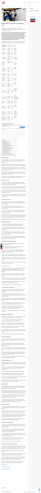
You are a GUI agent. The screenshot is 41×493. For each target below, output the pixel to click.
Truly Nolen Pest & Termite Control (8, 147)
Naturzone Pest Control (6, 143)
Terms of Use (29, 491)
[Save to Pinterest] (1, 248)
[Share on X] (1, 246)
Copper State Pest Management (7, 148)
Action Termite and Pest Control (8, 153)
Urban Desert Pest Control (7, 150)
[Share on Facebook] (1, 245)
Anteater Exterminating (6, 149)
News (38, 2)
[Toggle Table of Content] (15, 140)
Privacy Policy (33, 491)
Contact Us (37, 491)
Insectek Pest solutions (6, 146)
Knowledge (29, 2)
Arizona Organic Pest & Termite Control (9, 145)
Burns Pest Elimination (6, 152)
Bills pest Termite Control (7, 144)
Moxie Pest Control (5, 141)
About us (25, 491)
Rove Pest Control (5, 151)
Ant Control (33, 2)
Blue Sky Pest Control (6, 142)
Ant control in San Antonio (6, 466)
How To (25, 2)
